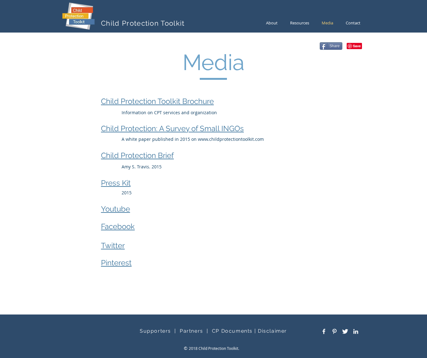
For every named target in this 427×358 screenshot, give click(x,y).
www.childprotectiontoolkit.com (231, 139)
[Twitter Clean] (345, 331)
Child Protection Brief (137, 155)
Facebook (118, 226)
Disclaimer (272, 331)
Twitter (113, 245)
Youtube (115, 208)
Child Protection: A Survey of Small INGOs (172, 128)
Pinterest (116, 262)
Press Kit (116, 182)
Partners (191, 331)
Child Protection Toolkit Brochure (157, 101)
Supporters (155, 331)
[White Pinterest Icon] (334, 331)
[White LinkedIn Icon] (355, 331)
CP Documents (232, 331)
